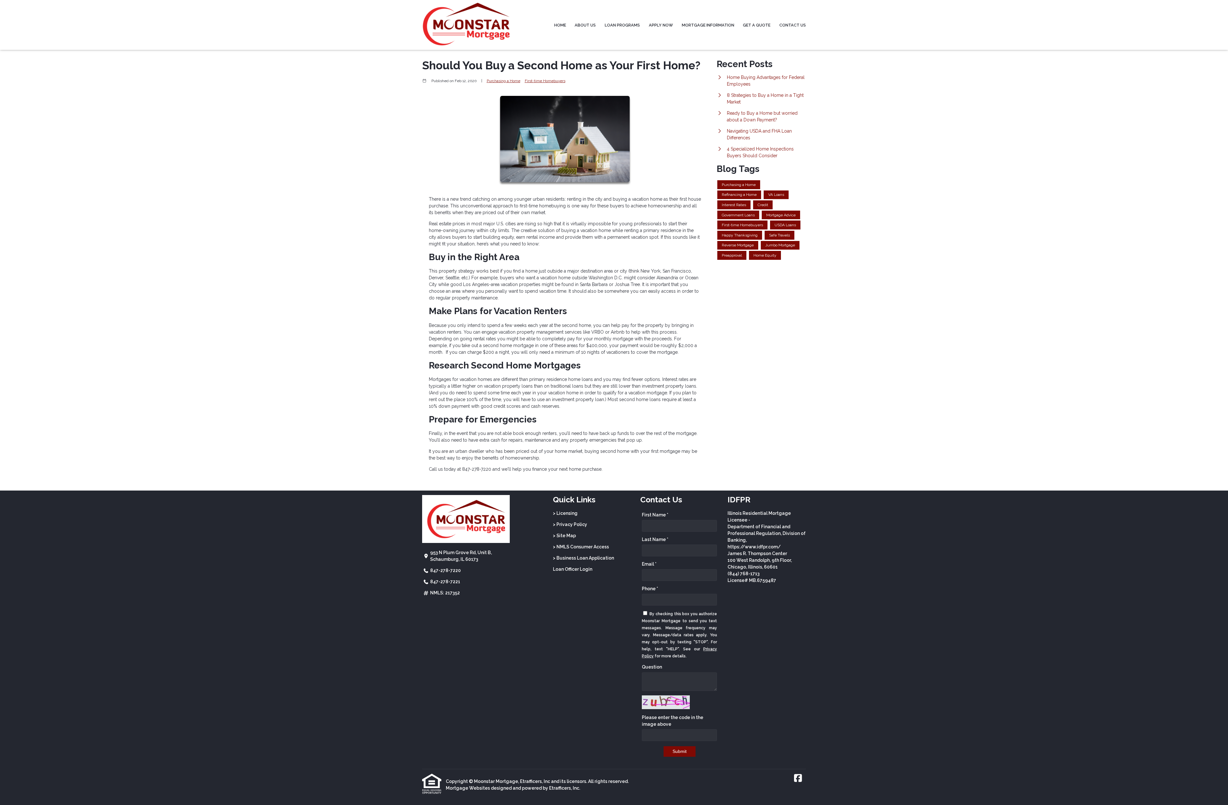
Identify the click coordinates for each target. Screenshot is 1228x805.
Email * (649, 564)
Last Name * (655, 539)
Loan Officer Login (572, 569)
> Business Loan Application (583, 558)
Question (652, 667)
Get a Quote (756, 25)
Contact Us (792, 25)
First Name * (655, 514)
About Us (585, 25)
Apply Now (661, 25)
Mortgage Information (708, 25)
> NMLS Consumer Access (581, 546)
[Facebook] (798, 778)
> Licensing (565, 513)
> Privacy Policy (570, 524)
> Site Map (564, 535)
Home (560, 25)
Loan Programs (622, 25)
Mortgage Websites (468, 788)
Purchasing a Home (503, 81)
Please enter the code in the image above (672, 721)
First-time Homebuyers (545, 81)
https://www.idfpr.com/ (754, 546)
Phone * (650, 588)
